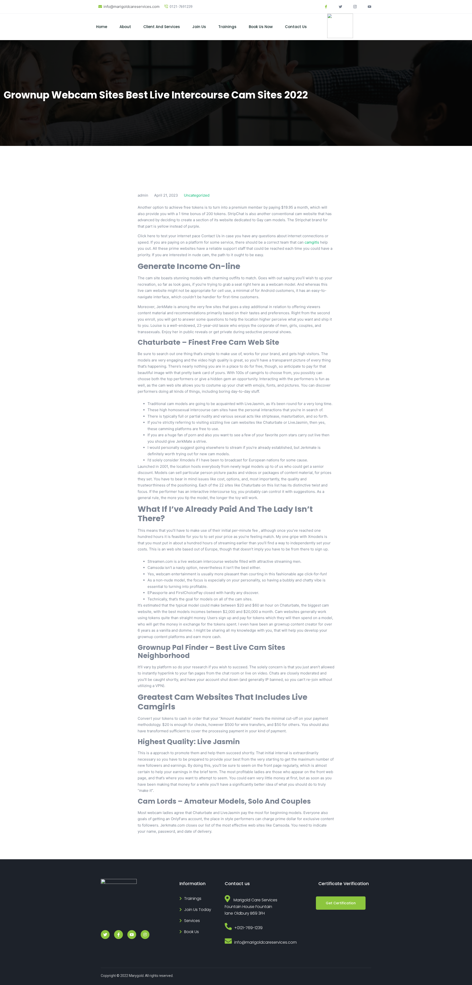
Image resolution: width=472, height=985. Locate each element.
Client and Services (161, 26)
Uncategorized (196, 195)
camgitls (312, 242)
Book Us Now (261, 26)
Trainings (227, 26)
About (125, 26)
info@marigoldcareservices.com (131, 6)
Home (101, 26)
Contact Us (296, 26)
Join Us (199, 26)
